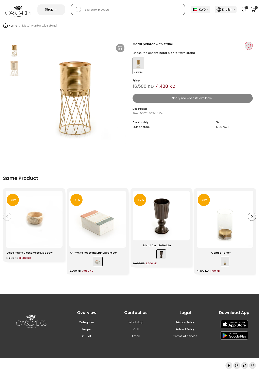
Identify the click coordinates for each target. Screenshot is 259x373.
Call (136, 329)
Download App (234, 312)
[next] (118, 93)
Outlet (86, 336)
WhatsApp (136, 322)
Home (12, 26)
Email (136, 336)
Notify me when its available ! (192, 98)
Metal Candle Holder (157, 245)
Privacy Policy (185, 322)
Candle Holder (221, 253)
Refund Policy (185, 329)
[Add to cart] (57, 243)
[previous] (32, 93)
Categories (86, 322)
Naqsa (86, 329)
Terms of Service (185, 336)
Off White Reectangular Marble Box (93, 253)
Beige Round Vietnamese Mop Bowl (30, 253)
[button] (249, 46)
